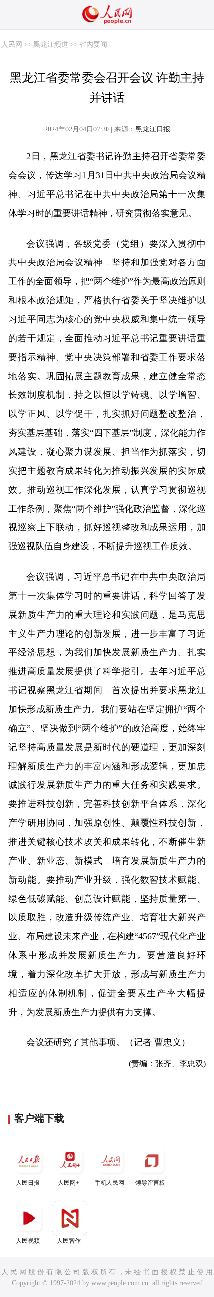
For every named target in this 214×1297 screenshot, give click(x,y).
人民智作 (69, 1240)
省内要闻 (93, 44)
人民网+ (68, 1182)
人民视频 (28, 1240)
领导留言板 (150, 1182)
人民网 (11, 44)
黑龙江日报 (152, 129)
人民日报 (28, 1182)
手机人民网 (109, 1182)
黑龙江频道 (50, 44)
